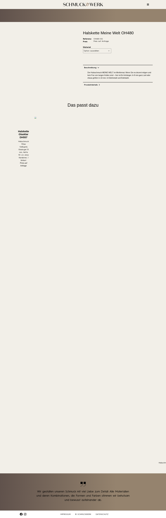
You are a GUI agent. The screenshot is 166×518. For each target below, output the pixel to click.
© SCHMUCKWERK (83, 514)
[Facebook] (21, 514)
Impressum (65, 514)
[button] (5, 513)
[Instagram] (25, 514)
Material (87, 47)
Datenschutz (102, 514)
